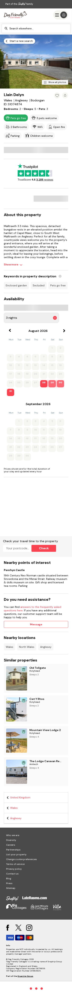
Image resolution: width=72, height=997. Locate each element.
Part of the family (19, 4)
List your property (16, 854)
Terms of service (15, 864)
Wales (9, 647)
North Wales (26, 647)
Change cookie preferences (21, 859)
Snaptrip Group (25, 976)
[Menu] (60, 14)
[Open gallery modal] (36, 62)
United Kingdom (20, 797)
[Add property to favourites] (57, 95)
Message (36, 624)
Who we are (12, 835)
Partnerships (13, 849)
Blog (8, 878)
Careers (10, 844)
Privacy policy (14, 868)
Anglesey (45, 647)
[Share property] (65, 95)
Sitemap (10, 888)
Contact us (12, 873)
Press (9, 883)
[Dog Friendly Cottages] (15, 15)
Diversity (11, 840)
